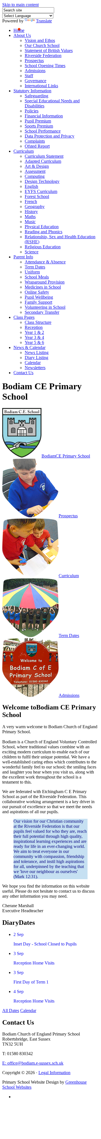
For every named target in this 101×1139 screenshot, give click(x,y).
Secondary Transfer (42, 312)
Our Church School (42, 45)
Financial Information (44, 116)
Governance (35, 80)
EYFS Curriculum (41, 191)
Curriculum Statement (44, 156)
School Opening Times (45, 65)
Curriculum (23, 151)
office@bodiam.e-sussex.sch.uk (32, 1063)
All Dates (10, 1010)
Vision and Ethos (40, 40)
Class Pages (24, 317)
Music (30, 221)
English (31, 186)
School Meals (37, 277)
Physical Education (42, 226)
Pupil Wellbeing (39, 297)
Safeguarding (36, 95)
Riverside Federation (43, 55)
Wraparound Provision (45, 282)
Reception (34, 327)
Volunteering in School (45, 307)
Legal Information (54, 1072)
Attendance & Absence (45, 262)
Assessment (35, 171)
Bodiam (66, 456)
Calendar (33, 362)
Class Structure (38, 322)
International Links (41, 85)
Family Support (38, 302)
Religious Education (43, 246)
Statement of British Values (49, 50)
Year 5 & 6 (34, 342)
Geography (35, 206)
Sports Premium (39, 126)
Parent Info (23, 256)
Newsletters (35, 367)
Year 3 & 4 (34, 337)
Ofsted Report (37, 146)
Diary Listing (36, 357)
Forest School (37, 196)
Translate (44, 20)
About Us (22, 35)
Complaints (35, 141)
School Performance (43, 131)
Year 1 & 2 (34, 332)
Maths (30, 216)
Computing (35, 176)
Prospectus (34, 60)
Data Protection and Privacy (49, 136)
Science (31, 251)
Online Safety (37, 292)
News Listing (37, 352)
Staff (29, 75)
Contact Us (23, 372)
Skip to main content (20, 4)
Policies (31, 111)
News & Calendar (29, 347)
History (31, 211)
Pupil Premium (38, 121)
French (31, 201)
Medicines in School (43, 287)
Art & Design (37, 166)
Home (18, 30)
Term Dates (35, 267)
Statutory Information (32, 90)
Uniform (32, 272)
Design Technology (42, 181)
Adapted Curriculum (43, 161)
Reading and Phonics (43, 231)
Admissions (35, 70)
